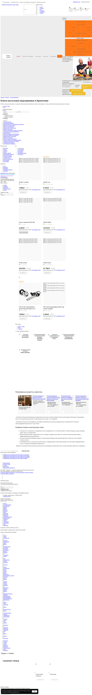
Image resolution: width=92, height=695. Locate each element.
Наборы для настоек (8, 129)
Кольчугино (6, 574)
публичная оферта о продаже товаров (24, 472)
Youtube (5, 185)
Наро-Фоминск (6, 596)
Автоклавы (38, 56)
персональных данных (14, 450)
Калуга (4, 569)
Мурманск (5, 515)
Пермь (4, 607)
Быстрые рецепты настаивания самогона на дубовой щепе (67, 404)
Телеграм (5, 186)
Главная (2, 97)
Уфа (4, 524)
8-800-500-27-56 (76, 1)
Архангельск (6, 538)
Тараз (4, 649)
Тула (4, 621)
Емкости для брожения (8, 126)
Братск (4, 543)
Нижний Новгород (7, 516)
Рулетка (5, 465)
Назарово (5, 595)
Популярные (21, 149)
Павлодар (5, 646)
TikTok (4, 190)
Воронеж (5, 552)
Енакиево (5, 562)
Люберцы (5, 585)
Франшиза (5, 168)
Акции (18, 56)
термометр (42, 11)
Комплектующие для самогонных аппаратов (13, 124)
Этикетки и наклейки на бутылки (11, 141)
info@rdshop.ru (4, 176)
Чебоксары (5, 628)
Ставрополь (6, 523)
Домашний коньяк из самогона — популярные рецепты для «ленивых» (81, 404)
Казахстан (5, 640)
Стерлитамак (6, 616)
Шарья (4, 633)
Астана (5, 643)
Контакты (5, 167)
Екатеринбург (6, 506)
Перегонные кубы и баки (9, 125)
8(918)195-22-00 (7, 496)
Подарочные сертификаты (9, 143)
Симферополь (6, 615)
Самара (5, 520)
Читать (20, 412)
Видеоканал (6, 466)
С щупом (20, 329)
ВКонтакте (5, 187)
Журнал (59, 56)
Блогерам (5, 171)
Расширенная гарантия (8, 154)
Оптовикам (27, 2)
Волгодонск (6, 550)
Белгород (5, 540)
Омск (4, 603)
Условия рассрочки (7, 156)
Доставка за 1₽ (15, 2)
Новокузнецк (6, 518)
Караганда (5, 645)
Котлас (4, 578)
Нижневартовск (7, 597)
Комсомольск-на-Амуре (8, 575)
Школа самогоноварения (9, 467)
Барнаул (5, 507)
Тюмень (5, 622)
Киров (4, 512)
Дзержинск (5, 555)
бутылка (42, 10)
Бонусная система (7, 155)
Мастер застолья (41, 2)
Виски (73, 27)
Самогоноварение (14, 97)
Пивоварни (53, 56)
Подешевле (20, 150)
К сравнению (40, 679)
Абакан (5, 535)
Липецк (5, 582)
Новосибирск (6, 599)
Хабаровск (5, 525)
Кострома (5, 576)
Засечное (5, 564)
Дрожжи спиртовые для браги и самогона (12, 130)
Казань (4, 567)
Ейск (4, 558)
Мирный (5, 588)
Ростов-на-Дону (7, 609)
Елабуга (5, 561)
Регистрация (6, 160)
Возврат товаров (7, 153)
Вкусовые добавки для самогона (10, 135)
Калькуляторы (6, 463)
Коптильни (45, 56)
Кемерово (5, 510)
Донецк (5, 556)
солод (41, 7)
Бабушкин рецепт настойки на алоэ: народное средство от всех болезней (52, 404)
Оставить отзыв (7, 158)
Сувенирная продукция (8, 142)
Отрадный (5, 604)
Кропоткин (7, 2)
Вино (73, 36)
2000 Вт (6, 115)
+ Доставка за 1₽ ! (36, 189)
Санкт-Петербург (7, 504)
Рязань (4, 610)
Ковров (5, 573)
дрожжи (42, 8)
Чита (4, 631)
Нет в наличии (24, 232)
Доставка (5, 150)
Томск (4, 620)
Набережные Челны (7, 593)
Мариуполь (5, 587)
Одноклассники (7, 188)
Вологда (5, 551)
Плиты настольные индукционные (11, 134)
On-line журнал (6, 464)
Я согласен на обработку (10, 450)
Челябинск (5, 630)
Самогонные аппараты (27, 56)
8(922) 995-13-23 (4, 174)
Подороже (20, 152)
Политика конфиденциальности (8, 472)
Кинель (5, 570)
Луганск (5, 584)
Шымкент (5, 650)
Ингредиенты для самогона (9, 128)
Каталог (7, 97)
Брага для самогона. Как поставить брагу (25, 408)
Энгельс (5, 636)
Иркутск (5, 509)
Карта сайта (6, 161)
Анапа (4, 536)
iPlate (4, 107)
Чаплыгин (5, 627)
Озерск (4, 602)
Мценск (5, 591)
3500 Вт (6, 117)
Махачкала (5, 514)
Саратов (5, 614)
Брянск (4, 544)
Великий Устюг (6, 546)
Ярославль (5, 638)
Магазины (5, 148)
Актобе (5, 644)
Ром (74, 30)
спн (41, 9)
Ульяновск (5, 625)
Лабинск (5, 581)
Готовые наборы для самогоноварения (12, 140)
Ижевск (5, 508)
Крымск (5, 579)
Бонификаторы (6, 132)
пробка (41, 13)
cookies (9, 690)
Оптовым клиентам (7, 169)
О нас (4, 166)
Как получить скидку (8, 159)
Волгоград (5, 549)
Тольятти (5, 619)
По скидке (20, 154)
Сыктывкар (6, 521)
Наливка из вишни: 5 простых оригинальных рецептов (38, 402)
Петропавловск (6, 648)
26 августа (23, 192)
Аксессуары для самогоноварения (11, 131)
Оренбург (5, 519)
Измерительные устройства (9, 136)
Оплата (21, 2)
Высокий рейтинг (22, 153)
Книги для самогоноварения (9, 138)
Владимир (5, 547)
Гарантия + (33, 2)
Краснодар (5, 513)
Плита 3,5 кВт (6, 106)
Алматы (5, 641)
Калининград (6, 568)
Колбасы (73, 46)
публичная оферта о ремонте (7, 473)
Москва (5, 503)
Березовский (6, 541)
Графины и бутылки (7, 137)
